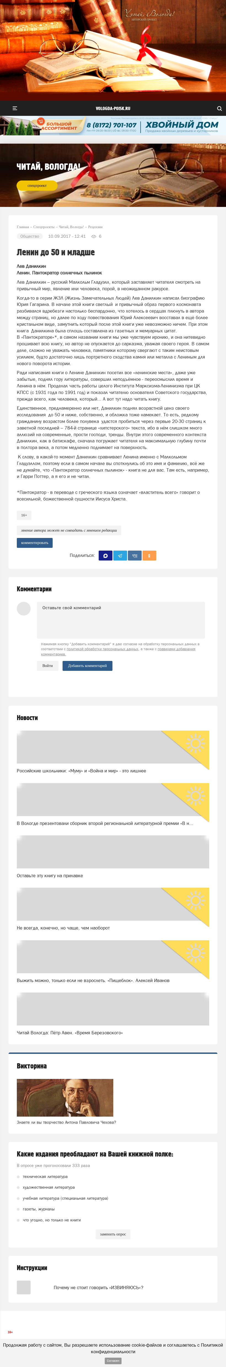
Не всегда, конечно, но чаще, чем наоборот (63, 928)
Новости (27, 718)
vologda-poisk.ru (113, 108)
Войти (47, 666)
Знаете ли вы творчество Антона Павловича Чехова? (66, 1122)
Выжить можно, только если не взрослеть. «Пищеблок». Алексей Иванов (93, 980)
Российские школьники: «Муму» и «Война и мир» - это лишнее (81, 770)
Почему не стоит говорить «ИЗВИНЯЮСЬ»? (98, 1287)
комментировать (34, 543)
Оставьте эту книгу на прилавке (50, 875)
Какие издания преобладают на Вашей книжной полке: (95, 1154)
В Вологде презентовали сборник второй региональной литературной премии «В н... (105, 823)
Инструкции (32, 1268)
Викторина (32, 1066)
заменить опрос (113, 1234)
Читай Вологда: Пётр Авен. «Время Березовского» (70, 1032)
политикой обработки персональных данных (102, 649)
